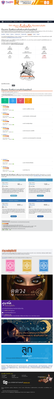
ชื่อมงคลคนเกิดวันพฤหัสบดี (35, 366)
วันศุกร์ (34, 34)
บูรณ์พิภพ (4, 112)
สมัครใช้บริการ (13, 195)
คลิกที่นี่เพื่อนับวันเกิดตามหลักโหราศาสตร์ (14, 37)
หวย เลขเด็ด (21, 21)
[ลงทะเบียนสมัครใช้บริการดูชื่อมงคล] (33, 2)
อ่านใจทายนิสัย (40, 387)
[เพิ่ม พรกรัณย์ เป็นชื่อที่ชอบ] (1, 134)
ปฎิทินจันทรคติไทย (34, 387)
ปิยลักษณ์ (4, 127)
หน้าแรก (2, 387)
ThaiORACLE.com (17, 392)
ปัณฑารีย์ (4, 120)
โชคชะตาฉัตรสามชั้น (15, 377)
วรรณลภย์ (4, 159)
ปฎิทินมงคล (16, 21)
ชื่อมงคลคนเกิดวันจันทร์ (43, 365)
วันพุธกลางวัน (17, 34)
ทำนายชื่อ (13, 376)
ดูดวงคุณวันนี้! (4, 257)
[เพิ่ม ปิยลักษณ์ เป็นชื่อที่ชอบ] (1, 127)
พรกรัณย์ (4, 134)
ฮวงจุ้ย (20, 387)
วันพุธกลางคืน (23, 34)
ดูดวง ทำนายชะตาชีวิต (8, 21)
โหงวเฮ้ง (23, 387)
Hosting (28, 392)
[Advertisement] (27, 12)
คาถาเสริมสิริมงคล (46, 387)
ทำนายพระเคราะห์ (24, 376)
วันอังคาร (12, 34)
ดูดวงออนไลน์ (7, 387)
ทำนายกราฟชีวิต (4, 377)
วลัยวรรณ (4, 166)
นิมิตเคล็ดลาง (16, 387)
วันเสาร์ (38, 34)
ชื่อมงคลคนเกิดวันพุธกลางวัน (12, 366)
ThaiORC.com (11, 392)
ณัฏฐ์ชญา (4, 105)
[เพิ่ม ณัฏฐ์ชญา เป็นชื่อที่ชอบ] (1, 105)
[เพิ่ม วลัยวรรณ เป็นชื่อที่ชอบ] (1, 166)
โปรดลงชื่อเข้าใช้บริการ (37, 175)
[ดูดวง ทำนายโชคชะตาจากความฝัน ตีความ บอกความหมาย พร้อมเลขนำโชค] (27, 331)
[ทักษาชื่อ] (52, 107)
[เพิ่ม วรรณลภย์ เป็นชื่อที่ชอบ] (1, 159)
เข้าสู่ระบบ (50, 21)
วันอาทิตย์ (3, 34)
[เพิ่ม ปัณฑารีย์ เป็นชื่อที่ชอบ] (1, 120)
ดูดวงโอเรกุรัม (24, 375)
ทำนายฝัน (3, 376)
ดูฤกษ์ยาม (11, 387)
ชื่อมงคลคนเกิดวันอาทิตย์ (33, 365)
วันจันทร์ (7, 34)
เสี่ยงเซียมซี (14, 375)
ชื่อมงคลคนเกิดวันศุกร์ (45, 366)
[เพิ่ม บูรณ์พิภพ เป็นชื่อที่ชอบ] (1, 112)
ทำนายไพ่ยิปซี (4, 375)
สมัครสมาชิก (13, 216)
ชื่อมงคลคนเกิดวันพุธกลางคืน (24, 366)
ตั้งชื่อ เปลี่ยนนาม (27, 387)
